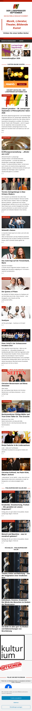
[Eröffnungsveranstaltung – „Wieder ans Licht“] (16, 143)
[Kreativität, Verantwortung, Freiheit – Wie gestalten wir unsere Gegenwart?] (16, 497)
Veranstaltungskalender (8, 41)
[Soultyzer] (16, 312)
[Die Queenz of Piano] (16, 283)
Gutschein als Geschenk (9, 672)
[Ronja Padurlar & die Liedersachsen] (16, 437)
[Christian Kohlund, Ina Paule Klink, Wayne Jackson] (16, 464)
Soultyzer (5, 320)
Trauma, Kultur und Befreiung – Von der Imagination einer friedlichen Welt (16, 576)
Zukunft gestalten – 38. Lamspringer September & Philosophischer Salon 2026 (16, 111)
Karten (21, 41)
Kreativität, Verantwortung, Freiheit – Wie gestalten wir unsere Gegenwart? (15, 507)
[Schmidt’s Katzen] (16, 222)
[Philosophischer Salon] (16, 562)
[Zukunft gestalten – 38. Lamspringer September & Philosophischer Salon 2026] (16, 100)
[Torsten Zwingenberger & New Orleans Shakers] (16, 184)
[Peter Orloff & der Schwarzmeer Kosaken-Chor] (16, 335)
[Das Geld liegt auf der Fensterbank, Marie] (16, 253)
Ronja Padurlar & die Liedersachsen (16, 445)
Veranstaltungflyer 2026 (11, 58)
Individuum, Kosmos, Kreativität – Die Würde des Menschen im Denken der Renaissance (16, 602)
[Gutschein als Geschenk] (16, 666)
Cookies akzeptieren (16, 698)
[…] (2, 132)
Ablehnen (16, 702)
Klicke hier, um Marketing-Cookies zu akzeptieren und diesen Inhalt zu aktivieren (16, 681)
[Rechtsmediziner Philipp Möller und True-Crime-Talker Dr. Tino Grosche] (16, 406)
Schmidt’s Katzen (8, 230)
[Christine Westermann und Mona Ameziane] (16, 375)
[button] (1, 1)
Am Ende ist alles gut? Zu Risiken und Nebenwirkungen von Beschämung (15, 629)
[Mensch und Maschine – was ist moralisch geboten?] (16, 526)
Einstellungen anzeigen (16, 707)
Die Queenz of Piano (10, 292)
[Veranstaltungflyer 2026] (16, 50)
